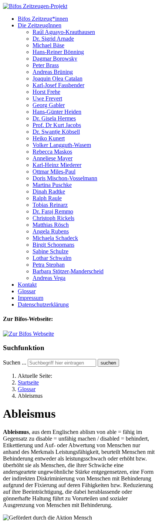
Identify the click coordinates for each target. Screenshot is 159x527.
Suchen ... (14, 362)
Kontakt (27, 284)
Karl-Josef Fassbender (58, 85)
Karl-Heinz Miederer (57, 165)
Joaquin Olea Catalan (57, 78)
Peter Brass (46, 65)
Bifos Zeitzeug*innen (43, 19)
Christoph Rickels (53, 218)
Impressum (30, 298)
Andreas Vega (49, 278)
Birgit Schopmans (53, 245)
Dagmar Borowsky (55, 58)
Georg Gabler (49, 105)
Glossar (26, 291)
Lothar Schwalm (52, 258)
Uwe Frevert (47, 98)
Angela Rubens (51, 231)
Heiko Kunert (49, 138)
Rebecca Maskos (52, 151)
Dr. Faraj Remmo (53, 211)
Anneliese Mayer (52, 158)
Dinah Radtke (49, 191)
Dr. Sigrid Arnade (53, 38)
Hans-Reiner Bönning (58, 52)
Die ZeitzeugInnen (39, 25)
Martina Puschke (52, 185)
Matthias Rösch (51, 225)
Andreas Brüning (53, 72)
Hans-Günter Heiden (57, 112)
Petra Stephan (49, 264)
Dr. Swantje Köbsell (56, 132)
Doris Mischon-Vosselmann (65, 178)
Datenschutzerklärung (43, 304)
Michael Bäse (48, 45)
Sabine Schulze (50, 251)
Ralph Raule (47, 198)
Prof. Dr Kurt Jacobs (57, 125)
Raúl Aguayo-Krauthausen (64, 32)
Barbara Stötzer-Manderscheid (68, 271)
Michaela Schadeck (55, 238)
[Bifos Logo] (28, 334)
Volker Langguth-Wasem (62, 145)
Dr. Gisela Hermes (54, 118)
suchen (108, 363)
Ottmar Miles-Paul (54, 171)
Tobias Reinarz (50, 205)
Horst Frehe (46, 92)
